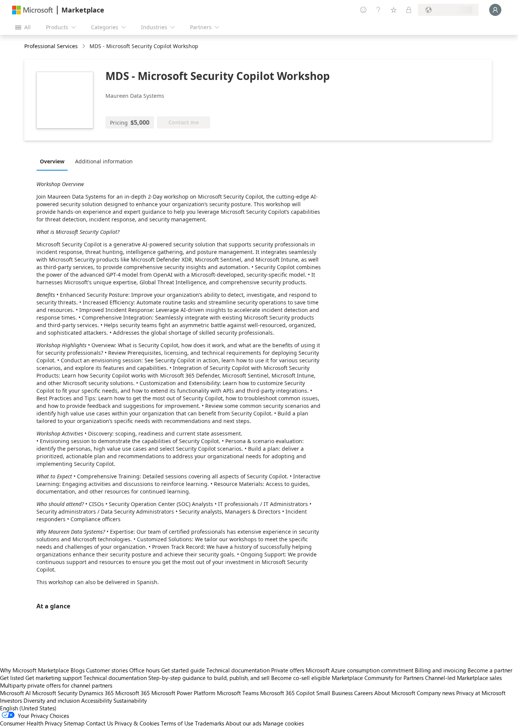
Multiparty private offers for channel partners (56, 685)
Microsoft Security (54, 693)
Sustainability (130, 700)
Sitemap (74, 723)
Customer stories (107, 670)
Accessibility (96, 700)
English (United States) (28, 708)
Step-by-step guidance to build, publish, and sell (209, 678)
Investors (11, 700)
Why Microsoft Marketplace (34, 670)
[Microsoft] (32, 10)
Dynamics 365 (96, 693)
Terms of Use (177, 723)
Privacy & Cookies (137, 723)
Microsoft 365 (132, 693)
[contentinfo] (84, 46)
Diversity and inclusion (52, 700)
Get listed (12, 678)
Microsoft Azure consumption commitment (360, 670)
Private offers (287, 670)
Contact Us (99, 723)
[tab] (54, 161)
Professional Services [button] (51, 46)
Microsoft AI (15, 693)
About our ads (243, 723)
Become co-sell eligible (300, 678)
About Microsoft (394, 693)
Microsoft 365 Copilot (287, 693)
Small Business (334, 693)
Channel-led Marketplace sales (463, 678)
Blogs (78, 670)
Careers (363, 693)
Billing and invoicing (440, 670)
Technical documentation (238, 670)
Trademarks (209, 723)
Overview (52, 161)
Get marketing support (53, 678)
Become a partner (490, 670)
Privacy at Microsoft (480, 693)
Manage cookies (283, 723)
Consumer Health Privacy (31, 723)
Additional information (104, 161)
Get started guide (183, 670)
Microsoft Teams (238, 693)
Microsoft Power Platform (183, 693)
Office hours (144, 670)
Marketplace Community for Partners (378, 678)
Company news (436, 693)
